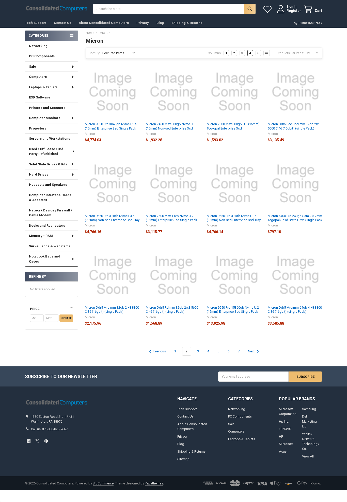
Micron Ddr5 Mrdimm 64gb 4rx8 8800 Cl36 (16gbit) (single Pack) (295, 309)
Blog (160, 23)
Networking (38, 46)
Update (66, 318)
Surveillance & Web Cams (49, 246)
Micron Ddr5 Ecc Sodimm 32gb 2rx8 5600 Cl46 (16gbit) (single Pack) (294, 126)
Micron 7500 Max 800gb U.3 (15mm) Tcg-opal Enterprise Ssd (233, 126)
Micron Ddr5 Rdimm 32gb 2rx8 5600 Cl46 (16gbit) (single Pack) (172, 309)
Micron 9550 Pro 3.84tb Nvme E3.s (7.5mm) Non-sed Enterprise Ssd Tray (112, 218)
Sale (32, 66)
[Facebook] (28, 441)
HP (281, 436)
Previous (159, 351)
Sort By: (94, 53)
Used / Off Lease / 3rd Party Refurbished (46, 151)
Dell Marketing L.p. (309, 421)
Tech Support (35, 23)
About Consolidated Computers (104, 23)
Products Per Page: (290, 53)
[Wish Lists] (268, 9)
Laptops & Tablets (43, 87)
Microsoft (286, 444)
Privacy (142, 23)
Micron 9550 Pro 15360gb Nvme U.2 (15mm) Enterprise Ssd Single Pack (233, 309)
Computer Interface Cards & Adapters (50, 197)
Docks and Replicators (47, 225)
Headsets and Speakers (48, 185)
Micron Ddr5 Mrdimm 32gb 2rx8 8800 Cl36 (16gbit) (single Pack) (112, 309)
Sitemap (183, 459)
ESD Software (39, 97)
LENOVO (285, 429)
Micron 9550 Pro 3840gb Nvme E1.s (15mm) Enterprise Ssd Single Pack (110, 126)
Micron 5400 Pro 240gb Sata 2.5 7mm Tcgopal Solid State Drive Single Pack (295, 218)
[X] (37, 441)
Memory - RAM (41, 236)
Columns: (215, 53)
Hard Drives (38, 174)
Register (294, 11)
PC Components (42, 56)
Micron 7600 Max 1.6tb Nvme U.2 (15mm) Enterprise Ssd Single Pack (171, 218)
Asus (283, 451)
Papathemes (154, 483)
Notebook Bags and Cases (44, 258)
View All (308, 456)
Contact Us (62, 23)
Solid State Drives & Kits (48, 164)
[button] (51, 309)
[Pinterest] (46, 441)
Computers (38, 77)
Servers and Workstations (49, 138)
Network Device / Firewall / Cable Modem (50, 212)
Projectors (37, 128)
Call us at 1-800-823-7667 (49, 429)
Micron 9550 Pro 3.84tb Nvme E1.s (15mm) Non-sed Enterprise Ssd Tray (234, 218)
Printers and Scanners (47, 108)
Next (251, 351)
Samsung (309, 409)
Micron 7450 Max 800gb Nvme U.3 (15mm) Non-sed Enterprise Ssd (171, 126)
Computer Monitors (44, 118)
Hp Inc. (284, 421)
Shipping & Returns (186, 23)
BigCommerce (103, 483)
